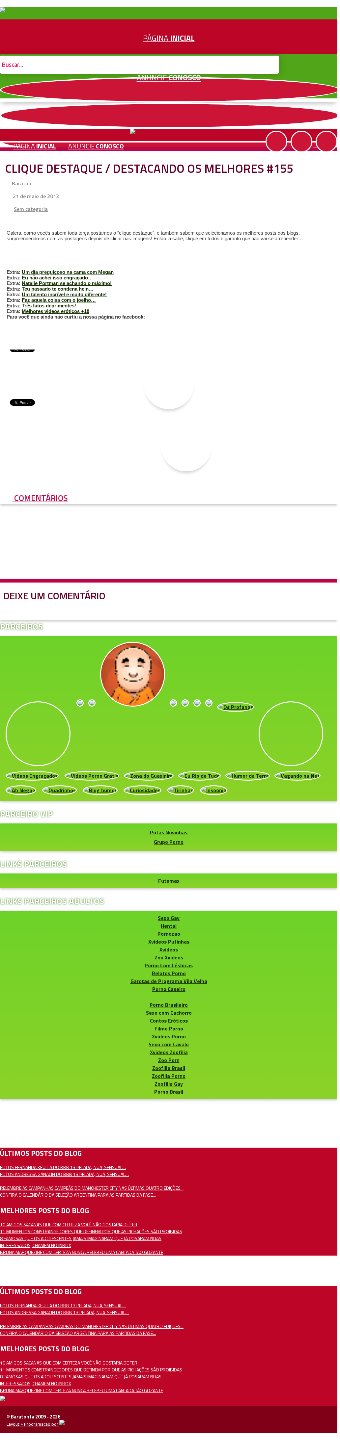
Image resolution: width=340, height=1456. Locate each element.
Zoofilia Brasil (168, 1068)
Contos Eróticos (169, 1021)
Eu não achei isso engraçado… (57, 277)
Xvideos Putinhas (168, 942)
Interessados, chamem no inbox (35, 1245)
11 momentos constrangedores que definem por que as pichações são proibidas (91, 1231)
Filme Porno (169, 1028)
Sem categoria (31, 209)
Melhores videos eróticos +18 (55, 311)
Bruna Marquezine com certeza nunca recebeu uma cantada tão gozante (81, 1252)
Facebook (170, 90)
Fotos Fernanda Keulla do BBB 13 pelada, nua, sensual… (63, 1167)
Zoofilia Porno (168, 1076)
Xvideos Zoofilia (169, 1052)
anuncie (96, 146)
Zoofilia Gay (169, 1084)
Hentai (169, 926)
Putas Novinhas (168, 832)
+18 (326, 141)
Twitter (170, 115)
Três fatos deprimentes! (49, 305)
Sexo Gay (169, 918)
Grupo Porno (169, 842)
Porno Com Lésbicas (169, 965)
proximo (20, 656)
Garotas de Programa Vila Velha (168, 981)
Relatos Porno (169, 973)
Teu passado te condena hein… (58, 289)
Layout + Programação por (33, 1424)
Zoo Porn (169, 1060)
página (34, 146)
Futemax (169, 881)
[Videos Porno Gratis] (92, 776)
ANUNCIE (169, 77)
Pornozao (168, 934)
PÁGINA (169, 38)
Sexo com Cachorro (169, 1013)
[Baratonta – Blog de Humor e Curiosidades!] (2, 10)
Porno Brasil (168, 1092)
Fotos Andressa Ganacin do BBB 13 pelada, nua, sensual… (64, 1174)
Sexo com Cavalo (169, 1044)
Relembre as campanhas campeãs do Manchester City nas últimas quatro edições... (92, 1187)
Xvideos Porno (169, 1036)
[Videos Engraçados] (32, 776)
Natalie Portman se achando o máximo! (67, 283)
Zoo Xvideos (169, 957)
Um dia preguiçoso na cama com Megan (68, 272)
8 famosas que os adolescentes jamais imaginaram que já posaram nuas (80, 1238)
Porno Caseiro (168, 989)
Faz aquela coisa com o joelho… (59, 300)
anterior (317, 656)
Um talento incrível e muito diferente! (64, 294)
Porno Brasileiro (169, 1005)
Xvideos (168, 949)
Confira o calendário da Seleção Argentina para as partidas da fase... (78, 1194)
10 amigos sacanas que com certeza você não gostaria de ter (68, 1224)
